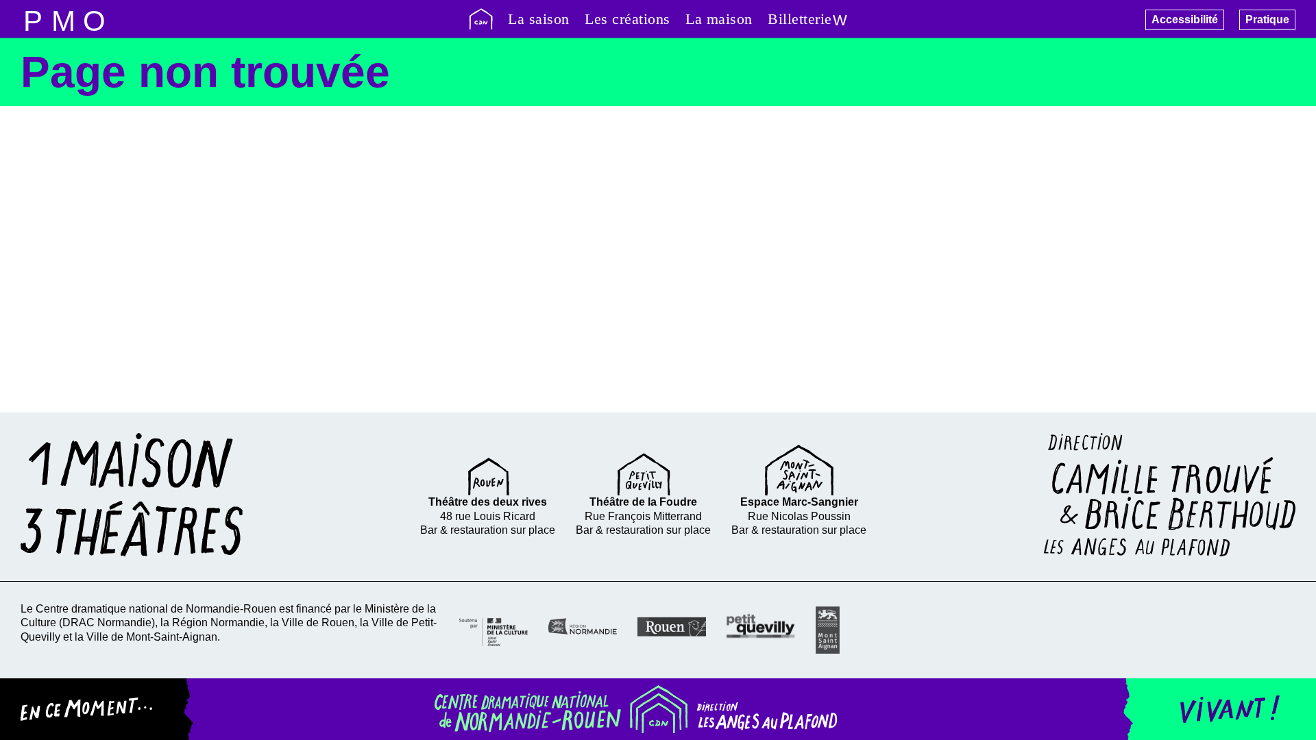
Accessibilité (1185, 19)
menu (33, 19)
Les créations (627, 18)
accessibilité (94, 19)
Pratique (1267, 19)
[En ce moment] (96, 709)
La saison (539, 18)
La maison (719, 18)
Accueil (481, 19)
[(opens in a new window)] (493, 630)
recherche (63, 19)
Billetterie (800, 18)
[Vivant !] (1219, 709)
